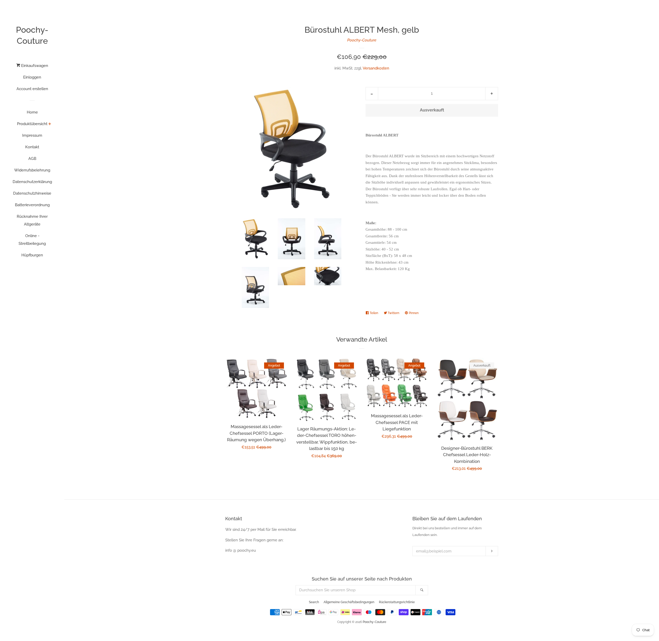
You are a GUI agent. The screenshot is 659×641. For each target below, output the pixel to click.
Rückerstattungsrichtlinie (397, 602)
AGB (32, 158)
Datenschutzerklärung (32, 181)
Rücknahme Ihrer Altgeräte (32, 220)
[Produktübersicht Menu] (49, 124)
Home (32, 112)
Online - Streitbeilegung (32, 239)
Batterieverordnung (32, 205)
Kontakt (32, 147)
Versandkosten (376, 68)
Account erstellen (32, 88)
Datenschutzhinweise (32, 193)
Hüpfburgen (32, 255)
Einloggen (32, 77)
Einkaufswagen (34, 65)
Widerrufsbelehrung (32, 170)
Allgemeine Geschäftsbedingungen (349, 602)
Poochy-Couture (32, 35)
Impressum (32, 135)
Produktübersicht (32, 124)
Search (314, 602)
